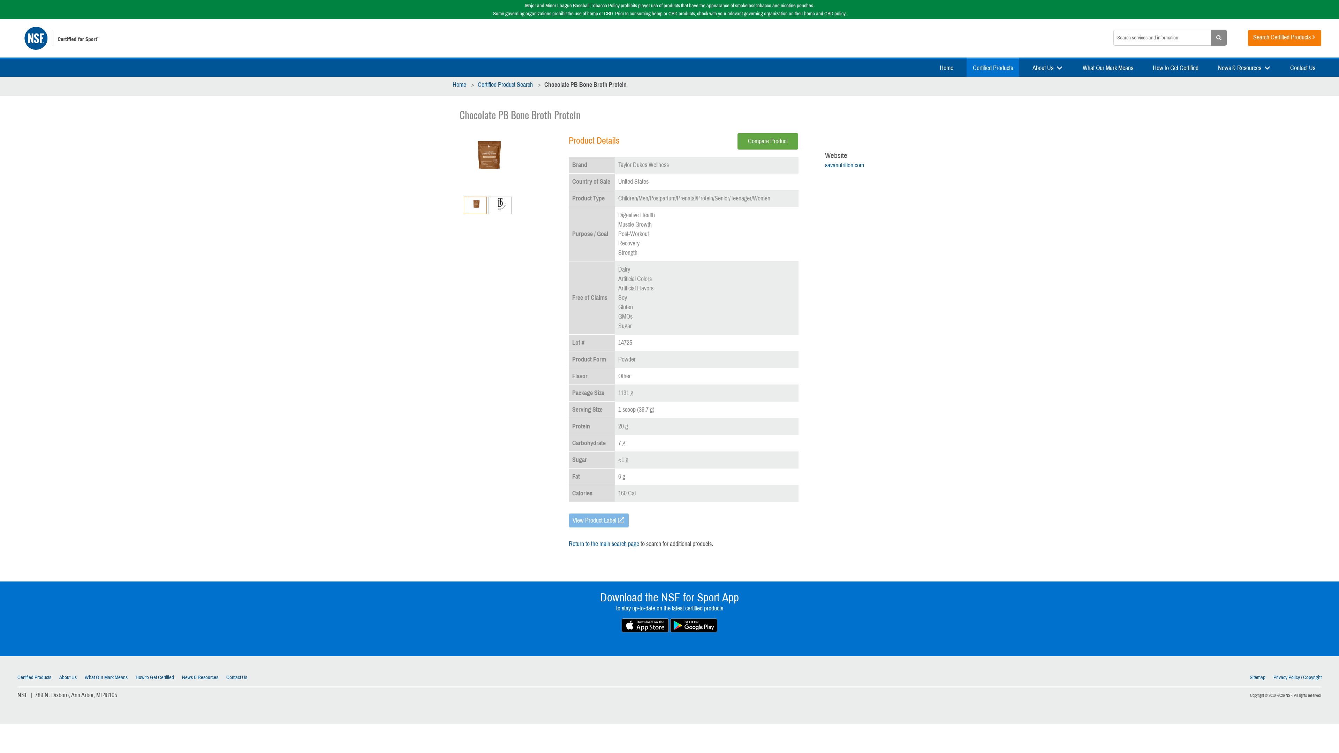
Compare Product (768, 141)
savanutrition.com (844, 165)
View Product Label (594, 520)
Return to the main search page (604, 543)
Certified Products (993, 67)
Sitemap (1257, 677)
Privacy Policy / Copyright (1297, 677)
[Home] (273, 38)
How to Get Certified (1175, 67)
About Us (1042, 67)
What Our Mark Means (1108, 67)
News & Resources (1239, 67)
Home (946, 67)
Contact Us (1302, 67)
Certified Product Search (505, 84)
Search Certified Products (1282, 37)
